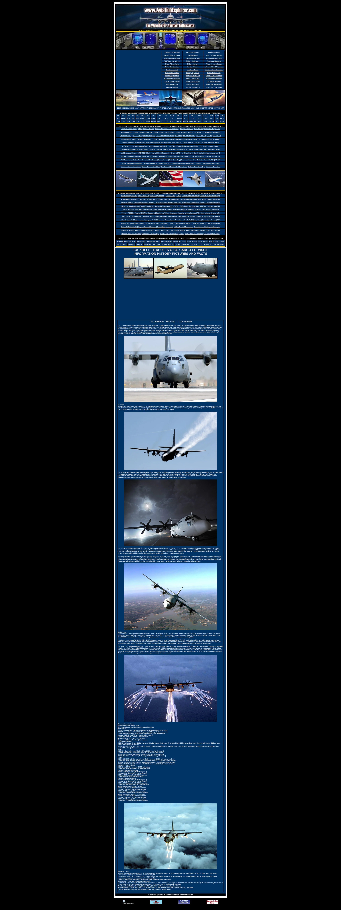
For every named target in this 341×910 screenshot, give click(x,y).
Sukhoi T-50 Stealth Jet (129, 227)
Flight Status (141, 156)
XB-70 (222, 121)
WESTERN (220, 244)
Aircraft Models (187, 209)
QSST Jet (203, 206)
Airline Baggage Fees (140, 146)
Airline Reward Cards (139, 163)
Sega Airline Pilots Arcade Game (209, 199)
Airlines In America (141, 230)
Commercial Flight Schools (204, 216)
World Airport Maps (193, 81)
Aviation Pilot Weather (214, 78)
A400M (178, 196)
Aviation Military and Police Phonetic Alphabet (190, 149)
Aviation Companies (203, 163)
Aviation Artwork (172, 70)
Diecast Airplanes (149, 149)
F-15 (123, 121)
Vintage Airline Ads (186, 129)
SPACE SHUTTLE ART (216, 108)
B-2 (133, 118)
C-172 (166, 118)
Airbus (217, 139)
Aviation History (192, 67)
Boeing (217, 216)
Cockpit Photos (127, 209)
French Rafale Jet (214, 149)
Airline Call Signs (149, 135)
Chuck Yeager (125, 216)
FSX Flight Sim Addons (172, 61)
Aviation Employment (172, 52)
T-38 (205, 121)
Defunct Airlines (125, 135)
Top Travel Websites (178, 230)
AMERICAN (141, 241)
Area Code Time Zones (214, 87)
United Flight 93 (158, 139)
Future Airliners (181, 132)
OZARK (164, 244)
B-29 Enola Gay (174, 160)
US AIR (222, 241)
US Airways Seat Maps (212, 234)
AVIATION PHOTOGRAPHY (149, 108)
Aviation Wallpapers (214, 61)
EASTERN (147, 244)
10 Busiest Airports (174, 142)
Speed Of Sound (198, 223)
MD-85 (185, 121)
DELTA (175, 241)
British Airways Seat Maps (151, 167)
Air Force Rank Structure (214, 70)
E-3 (211, 118)
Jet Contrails (169, 132)
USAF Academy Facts (204, 135)
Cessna (151, 216)
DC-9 (199, 118)
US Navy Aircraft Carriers (210, 142)
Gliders (210, 206)
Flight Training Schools (161, 199)
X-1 (217, 121)
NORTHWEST (192, 241)
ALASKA (120, 241)
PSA (201, 244)
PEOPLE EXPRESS (182, 244)
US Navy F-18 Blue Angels (130, 213)
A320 (199, 115)
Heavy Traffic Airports (156, 132)
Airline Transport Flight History (150, 220)
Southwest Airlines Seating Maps (172, 234)
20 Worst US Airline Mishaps (210, 196)
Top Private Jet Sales (152, 223)
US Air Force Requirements (189, 206)
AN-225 (217, 160)
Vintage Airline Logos (128, 156)
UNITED (215, 241)
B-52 (137, 118)
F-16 (128, 121)
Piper (157, 216)
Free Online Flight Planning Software (151, 196)
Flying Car (216, 132)
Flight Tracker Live (192, 52)
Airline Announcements (190, 196)
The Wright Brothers (214, 81)
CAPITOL (139, 244)
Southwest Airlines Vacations (166, 213)
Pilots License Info (192, 78)
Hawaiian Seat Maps (213, 167)
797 (166, 115)
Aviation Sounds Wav (212, 156)
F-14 (118, 121)
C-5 (172, 118)
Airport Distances (214, 52)
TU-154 (211, 121)
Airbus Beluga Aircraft (165, 227)
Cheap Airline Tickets (172, 81)
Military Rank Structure (172, 55)
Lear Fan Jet (198, 139)
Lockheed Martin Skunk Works (192, 153)
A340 (211, 115)
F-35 (142, 121)
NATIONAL (156, 244)
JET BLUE (182, 241)
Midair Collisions (198, 156)
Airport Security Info (212, 213)
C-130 (142, 118)
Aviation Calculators (172, 73)
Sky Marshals (189, 163)
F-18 (133, 121)
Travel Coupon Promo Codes (159, 230)
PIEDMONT (194, 244)
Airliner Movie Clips (174, 209)
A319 (192, 115)
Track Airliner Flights (155, 163)
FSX (218, 220)
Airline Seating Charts (172, 58)
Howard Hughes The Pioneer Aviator (168, 202)
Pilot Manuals (199, 227)
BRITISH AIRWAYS (153, 241)
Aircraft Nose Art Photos (129, 220)
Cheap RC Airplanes (172, 64)
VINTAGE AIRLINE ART (168, 108)
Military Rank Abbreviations (183, 227)
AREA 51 (141, 153)
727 (128, 115)
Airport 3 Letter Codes (214, 64)
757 (142, 115)
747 (137, 115)
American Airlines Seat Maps (131, 167)
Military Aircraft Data (193, 58)
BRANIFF (131, 244)
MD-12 (178, 121)
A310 (178, 115)
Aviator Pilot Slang (192, 84)
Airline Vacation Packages (195, 230)
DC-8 (192, 118)
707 (118, 115)
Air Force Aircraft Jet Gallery (172, 220)
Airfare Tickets (170, 139)
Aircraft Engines (128, 142)
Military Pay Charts (192, 73)
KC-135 (159, 121)
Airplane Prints (191, 199)
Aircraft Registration (172, 75)
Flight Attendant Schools (147, 227)
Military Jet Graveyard (212, 227)
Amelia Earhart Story (140, 132)
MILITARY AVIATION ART (185, 108)
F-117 (222, 118)
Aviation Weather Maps (176, 216)
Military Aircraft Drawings (130, 206)
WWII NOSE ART (201, 108)
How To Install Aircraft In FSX (203, 160)
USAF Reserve (209, 139)
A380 (222, 115)
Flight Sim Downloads (214, 84)
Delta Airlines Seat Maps (196, 167)
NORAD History (150, 153)
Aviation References (193, 75)
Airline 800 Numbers (172, 67)
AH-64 (123, 118)
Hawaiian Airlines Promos (187, 213)
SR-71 (199, 121)
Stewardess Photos (209, 220)
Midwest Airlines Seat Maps (131, 234)
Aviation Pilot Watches (172, 78)
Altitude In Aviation (194, 132)
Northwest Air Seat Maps (150, 234)
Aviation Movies (192, 70)
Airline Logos (152, 160)
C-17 (159, 118)
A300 (172, 115)
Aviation (176, 156)
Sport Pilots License (178, 199)
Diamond (163, 216)
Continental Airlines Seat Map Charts (174, 167)
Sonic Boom (189, 216)
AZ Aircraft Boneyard (212, 223)
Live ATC (217, 206)
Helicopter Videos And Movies (155, 209)
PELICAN (192, 121)
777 (153, 115)
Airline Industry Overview (191, 142)
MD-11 (172, 121)
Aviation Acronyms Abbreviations (166, 129)
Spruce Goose (163, 160)
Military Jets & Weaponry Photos (132, 223)
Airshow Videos (178, 163)
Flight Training (152, 156)
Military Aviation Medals (210, 209)
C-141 (148, 118)
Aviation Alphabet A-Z (212, 153)
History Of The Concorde (163, 206)
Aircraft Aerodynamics (183, 223)
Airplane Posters (172, 87)
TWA (214, 244)
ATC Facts (178, 135)
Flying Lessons (187, 146)
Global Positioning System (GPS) (168, 153)
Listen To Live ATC (213, 73)
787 (160, 115)
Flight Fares (215, 163)
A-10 (118, 118)
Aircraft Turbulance (193, 87)
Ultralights (197, 209)
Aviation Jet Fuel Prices (164, 149)
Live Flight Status (175, 146)
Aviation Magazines (144, 139)
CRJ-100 (179, 118)
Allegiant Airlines (127, 202)
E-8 (217, 118)
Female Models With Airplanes (145, 142)
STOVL (175, 206)
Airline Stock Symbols (212, 129)
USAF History (137, 135)
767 (148, 115)
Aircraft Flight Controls (140, 216)
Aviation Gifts (170, 196)
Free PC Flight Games (214, 55)
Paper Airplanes (186, 160)
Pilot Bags (200, 213)
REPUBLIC (207, 244)
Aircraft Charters (126, 132)
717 (123, 115)
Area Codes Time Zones (137, 160)
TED (210, 241)
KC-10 (153, 121)
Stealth (172, 223)
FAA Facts (124, 160)
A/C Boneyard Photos (129, 153)
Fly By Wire (164, 223)
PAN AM (171, 244)
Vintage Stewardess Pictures (144, 202)
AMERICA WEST (130, 241)
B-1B (128, 118)
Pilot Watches (162, 142)
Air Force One (126, 146)
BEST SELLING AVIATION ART (128, 108)
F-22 (137, 121)
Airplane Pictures (172, 84)
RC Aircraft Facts (189, 135)
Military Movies (193, 55)
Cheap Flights (139, 209)
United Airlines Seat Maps (194, 234)
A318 (185, 115)
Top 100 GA (217, 135)
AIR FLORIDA (122, 244)
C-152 (153, 118)
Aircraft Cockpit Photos (214, 58)
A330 (205, 115)
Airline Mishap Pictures (129, 196)
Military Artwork (192, 64)
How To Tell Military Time (192, 220)
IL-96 (148, 121)
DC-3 (185, 118)
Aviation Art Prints (165, 156)
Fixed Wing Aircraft (146, 206)
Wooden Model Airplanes (214, 67)
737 (133, 115)
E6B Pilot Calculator (148, 213)
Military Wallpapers (192, 61)
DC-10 (205, 118)
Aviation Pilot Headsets (214, 75)
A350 (217, 115)
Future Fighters (213, 146)
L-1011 (166, 121)
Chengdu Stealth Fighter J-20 (131, 149)
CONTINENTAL (166, 241)
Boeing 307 (168, 163)
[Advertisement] (138, 69)
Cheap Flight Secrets (212, 230)
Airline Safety (126, 163)
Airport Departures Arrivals (158, 146)
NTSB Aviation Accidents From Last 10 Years (136, 199)
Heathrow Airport (127, 230)
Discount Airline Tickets (184, 139)
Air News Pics (207, 132)
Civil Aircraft (198, 129)
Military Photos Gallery (146, 129)
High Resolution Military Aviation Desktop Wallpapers (201, 202)
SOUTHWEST (203, 241)
